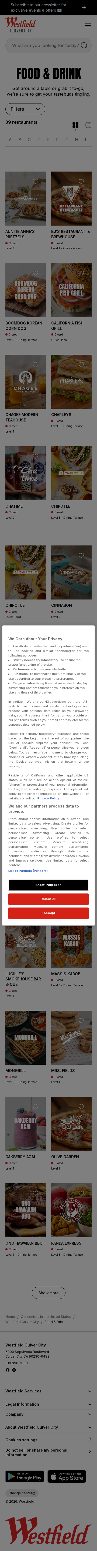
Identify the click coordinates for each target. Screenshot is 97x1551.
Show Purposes (48, 885)
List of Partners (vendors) (28, 871)
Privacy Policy (48, 798)
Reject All (49, 899)
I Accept (49, 913)
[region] (48, 775)
